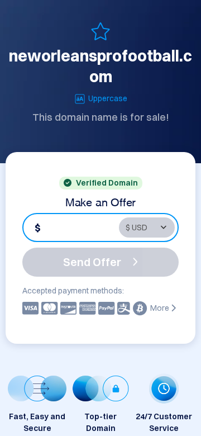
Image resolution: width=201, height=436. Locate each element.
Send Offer (92, 262)
